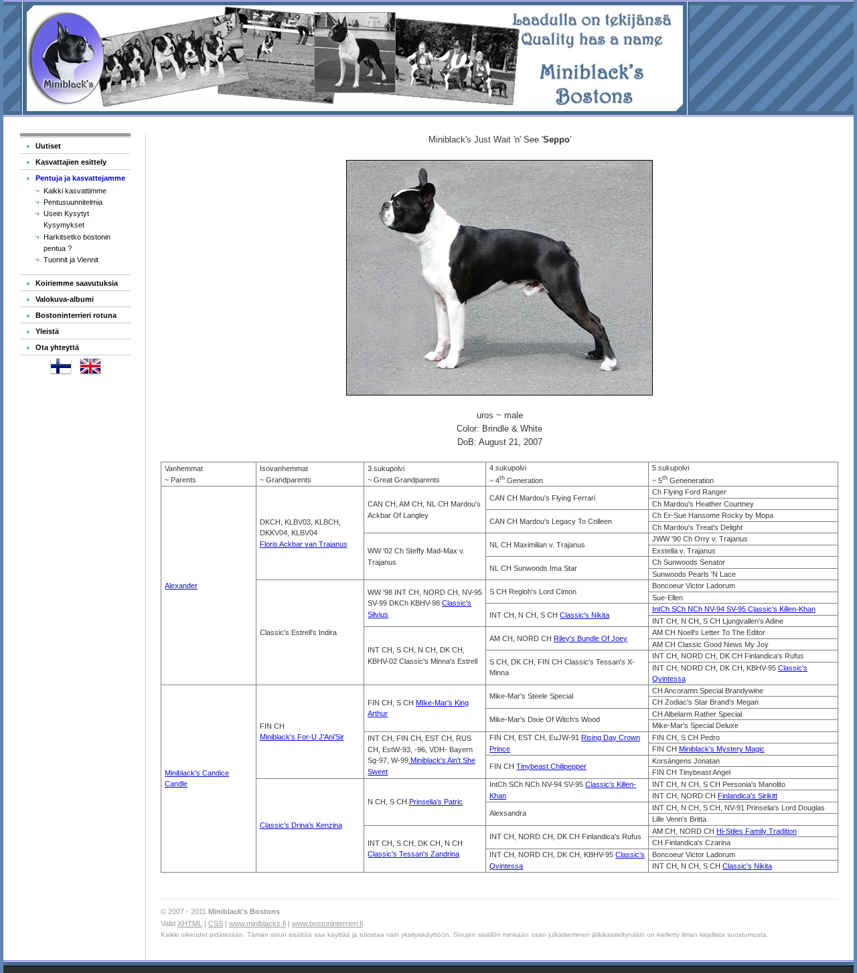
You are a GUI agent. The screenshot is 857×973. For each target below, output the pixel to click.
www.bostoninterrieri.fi (327, 923)
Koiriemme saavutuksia (76, 283)
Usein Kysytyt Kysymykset (66, 219)
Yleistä (47, 331)
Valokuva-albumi (64, 299)
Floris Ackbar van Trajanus (303, 544)
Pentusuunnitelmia (73, 202)
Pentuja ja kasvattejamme (80, 178)
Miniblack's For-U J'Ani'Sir (302, 737)
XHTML (189, 923)
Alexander (181, 586)
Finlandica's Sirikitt (747, 796)
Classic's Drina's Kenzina (301, 825)
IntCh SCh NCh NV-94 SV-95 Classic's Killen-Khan (733, 609)
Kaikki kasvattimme (75, 191)
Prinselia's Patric (436, 802)
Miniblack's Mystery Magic (722, 749)
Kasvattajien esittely (70, 162)
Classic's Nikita (584, 615)
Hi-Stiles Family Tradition (756, 831)
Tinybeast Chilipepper (551, 766)
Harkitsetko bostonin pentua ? (77, 242)
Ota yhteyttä (57, 347)
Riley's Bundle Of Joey (590, 638)
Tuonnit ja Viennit (71, 260)
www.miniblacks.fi (257, 923)
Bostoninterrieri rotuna (75, 315)
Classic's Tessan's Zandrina (413, 854)
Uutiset (48, 146)
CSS (215, 923)
